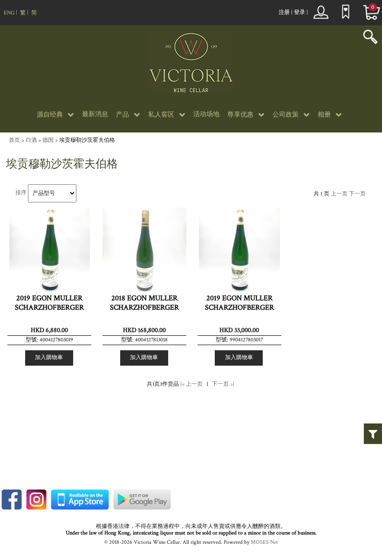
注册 (284, 12)
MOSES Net (264, 542)
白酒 (31, 140)
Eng (9, 12)
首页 (14, 140)
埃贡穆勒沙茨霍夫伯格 (87, 140)
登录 (299, 12)
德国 (48, 140)
